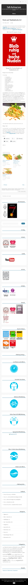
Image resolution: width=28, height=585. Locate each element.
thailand (4, 189)
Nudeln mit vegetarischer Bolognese (16, 161)
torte (11, 560)
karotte (10, 188)
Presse (5, 532)
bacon (6, 547)
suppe (4, 558)
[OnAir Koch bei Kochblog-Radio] (12, 296)
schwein (9, 556)
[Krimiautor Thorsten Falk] (10, 217)
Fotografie (5, 524)
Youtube (20, 2)
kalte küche (20, 550)
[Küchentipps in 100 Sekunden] (19, 313)
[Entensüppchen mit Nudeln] (7, 171)
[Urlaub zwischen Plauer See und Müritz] (14, 473)
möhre (17, 188)
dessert (15, 547)
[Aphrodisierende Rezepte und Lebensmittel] (12, 313)
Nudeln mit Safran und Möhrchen (9, 28)
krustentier (9, 551)
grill (21, 548)
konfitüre (4, 551)
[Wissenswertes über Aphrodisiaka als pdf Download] (12, 247)
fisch (23, 547)
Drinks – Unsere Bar (7, 517)
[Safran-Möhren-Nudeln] (7, 157)
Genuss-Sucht (6, 527)
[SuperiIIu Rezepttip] (12, 348)
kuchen (12, 551)
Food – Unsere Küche (7, 522)
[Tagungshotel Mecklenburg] (14, 439)
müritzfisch (14, 552)
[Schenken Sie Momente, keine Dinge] (14, 386)
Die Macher (14, 494)
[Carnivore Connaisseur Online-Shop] (14, 421)
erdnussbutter (5, 188)
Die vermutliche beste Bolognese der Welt (15, 497)
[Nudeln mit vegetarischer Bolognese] (18, 157)
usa (12, 560)
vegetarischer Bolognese (17, 29)
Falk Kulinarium (14, 7)
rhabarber (13, 554)
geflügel (18, 548)
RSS (25, 2)
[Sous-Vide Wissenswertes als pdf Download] (6, 247)
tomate (7, 558)
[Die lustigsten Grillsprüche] (6, 322)
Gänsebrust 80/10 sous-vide (17, 504)
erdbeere (19, 547)
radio (23, 188)
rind (16, 554)
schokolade (5, 556)
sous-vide (14, 556)
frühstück (15, 548)
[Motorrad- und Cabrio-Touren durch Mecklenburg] (14, 456)
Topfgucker (5, 27)
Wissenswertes (6, 537)
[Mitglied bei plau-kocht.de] (6, 348)
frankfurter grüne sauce (7, 548)
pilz (21, 552)
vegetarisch (18, 189)
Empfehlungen (6, 519)
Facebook (18, 2)
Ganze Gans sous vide (10, 502)
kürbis (21, 551)
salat (21, 554)
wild (9, 561)
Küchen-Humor (6, 529)
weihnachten (6, 561)
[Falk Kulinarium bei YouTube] (10, 263)
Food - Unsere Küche (22, 191)
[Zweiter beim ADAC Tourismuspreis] (19, 339)
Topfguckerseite (12, 133)
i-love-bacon (12, 550)
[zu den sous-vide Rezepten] (6, 313)
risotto (18, 554)
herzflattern (5, 550)
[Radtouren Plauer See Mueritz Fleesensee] (14, 404)
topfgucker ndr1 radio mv (11, 189)
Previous (5, 184)
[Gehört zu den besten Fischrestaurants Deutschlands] (6, 339)
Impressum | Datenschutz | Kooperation (10, 570)
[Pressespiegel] (6, 280)
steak (22, 556)
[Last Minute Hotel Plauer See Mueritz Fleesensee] (14, 369)
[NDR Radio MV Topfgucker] (6, 296)
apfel (3, 547)
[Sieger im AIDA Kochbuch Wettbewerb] (12, 339)
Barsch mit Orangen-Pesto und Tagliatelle (13, 499)
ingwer (16, 550)
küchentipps (17, 551)
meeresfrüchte (6, 552)
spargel (19, 556)
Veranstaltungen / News (8, 534)
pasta (20, 188)
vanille (15, 560)
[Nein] (26, 581)
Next (23, 184)
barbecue (10, 547)
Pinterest (23, 2)
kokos (13, 188)
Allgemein (5, 514)
